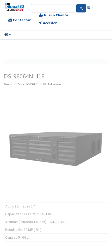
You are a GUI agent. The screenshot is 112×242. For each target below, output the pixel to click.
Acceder (49, 23)
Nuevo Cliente (55, 15)
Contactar (21, 20)
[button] (7, 35)
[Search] (81, 8)
